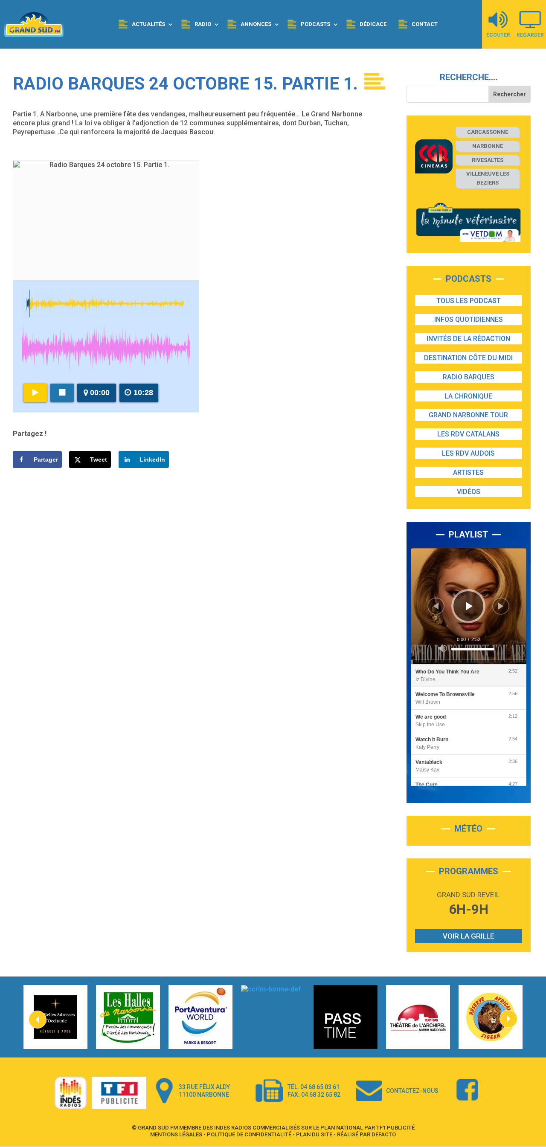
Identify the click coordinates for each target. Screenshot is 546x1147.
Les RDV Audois (468, 453)
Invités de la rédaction (468, 339)
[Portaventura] (200, 1017)
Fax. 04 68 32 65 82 (314, 1094)
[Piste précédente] (436, 606)
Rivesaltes (487, 160)
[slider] (472, 649)
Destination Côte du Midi (468, 358)
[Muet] (443, 648)
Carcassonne (487, 132)
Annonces (256, 24)
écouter (498, 35)
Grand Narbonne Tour (468, 415)
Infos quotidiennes (468, 319)
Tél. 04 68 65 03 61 (314, 1086)
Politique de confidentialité (249, 1134)
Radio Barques (468, 377)
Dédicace (373, 24)
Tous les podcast (468, 301)
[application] (468, 606)
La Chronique (468, 396)
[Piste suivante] (500, 606)
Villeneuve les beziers (487, 178)
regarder (530, 35)
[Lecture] (469, 606)
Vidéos (468, 492)
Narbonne (487, 146)
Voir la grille (468, 936)
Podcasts (315, 24)
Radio (203, 24)
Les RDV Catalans (468, 434)
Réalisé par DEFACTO (366, 1134)
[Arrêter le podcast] (62, 393)
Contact (425, 24)
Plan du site (314, 1134)
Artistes (468, 472)
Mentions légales (176, 1134)
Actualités (148, 24)
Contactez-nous (412, 1090)
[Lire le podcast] (35, 393)
